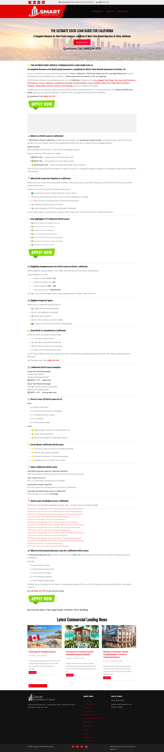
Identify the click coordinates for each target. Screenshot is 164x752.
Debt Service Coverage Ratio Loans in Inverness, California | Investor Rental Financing (55, 533)
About (110, 11)
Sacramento (32, 83)
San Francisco (129, 80)
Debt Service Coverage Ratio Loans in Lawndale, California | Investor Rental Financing (55, 525)
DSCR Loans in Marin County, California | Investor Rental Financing (49, 530)
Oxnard (50, 86)
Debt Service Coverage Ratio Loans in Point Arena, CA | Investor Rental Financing (54, 538)
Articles (85, 733)
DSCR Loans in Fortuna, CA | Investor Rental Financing (45, 543)
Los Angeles (99, 80)
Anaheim (96, 83)
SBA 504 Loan (88, 726)
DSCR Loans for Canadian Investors (42, 652)
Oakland (49, 83)
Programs (98, 11)
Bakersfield (116, 83)
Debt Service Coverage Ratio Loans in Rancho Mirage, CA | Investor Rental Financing (55, 541)
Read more (32, 672)
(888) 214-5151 (50, 96)
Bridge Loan (87, 711)
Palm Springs (67, 86)
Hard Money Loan (89, 715)
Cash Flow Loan (88, 740)
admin (33, 655)
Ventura (57, 86)
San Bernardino (80, 83)
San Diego (109, 80)
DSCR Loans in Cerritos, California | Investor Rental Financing (47, 535)
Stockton (125, 83)
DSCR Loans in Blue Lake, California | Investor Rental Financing (47, 517)
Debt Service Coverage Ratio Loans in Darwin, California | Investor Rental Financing (54, 514)
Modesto (31, 86)
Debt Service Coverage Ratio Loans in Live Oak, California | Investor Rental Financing (55, 509)
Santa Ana (105, 83)
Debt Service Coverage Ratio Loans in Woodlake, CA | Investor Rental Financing (53, 527)
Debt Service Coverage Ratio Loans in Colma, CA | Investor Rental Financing (52, 522)
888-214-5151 (53, 360)
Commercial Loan (89, 704)
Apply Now (122, 11)
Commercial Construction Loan (93, 718)
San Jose (118, 80)
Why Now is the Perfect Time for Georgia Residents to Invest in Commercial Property (115, 654)
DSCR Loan (87, 707)
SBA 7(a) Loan (88, 722)
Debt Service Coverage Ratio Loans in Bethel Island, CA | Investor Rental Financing (54, 511)
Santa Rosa (41, 86)
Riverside (68, 83)
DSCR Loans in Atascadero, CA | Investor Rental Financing (46, 519)
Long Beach (59, 83)
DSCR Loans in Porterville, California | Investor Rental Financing (48, 546)
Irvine (90, 83)
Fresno (42, 83)
